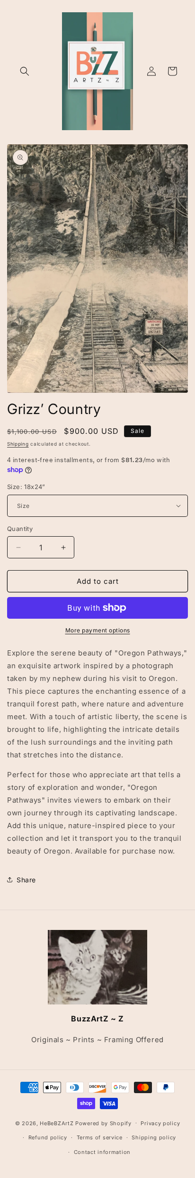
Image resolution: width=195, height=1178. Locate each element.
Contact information (102, 1152)
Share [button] (26, 880)
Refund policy (47, 1137)
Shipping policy (154, 1137)
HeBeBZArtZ (56, 1123)
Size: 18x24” (26, 486)
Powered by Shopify (103, 1123)
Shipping (18, 444)
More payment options (97, 630)
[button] (24, 71)
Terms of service (100, 1137)
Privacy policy (160, 1123)
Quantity (20, 528)
